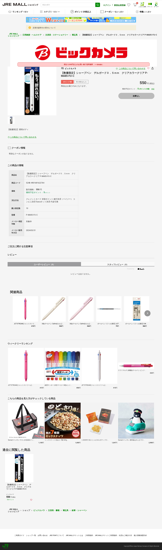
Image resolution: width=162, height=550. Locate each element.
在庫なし (136, 96)
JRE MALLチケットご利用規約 (106, 535)
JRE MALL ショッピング (13, 35)
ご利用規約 (89, 535)
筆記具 (75, 35)
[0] (135, 5)
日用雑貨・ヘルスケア (32, 35)
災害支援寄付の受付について (44, 28)
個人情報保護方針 (140, 535)
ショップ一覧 (31, 535)
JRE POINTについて (56, 535)
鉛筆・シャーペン (79, 510)
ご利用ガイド (19, 535)
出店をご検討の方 (125, 535)
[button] (147, 313)
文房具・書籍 (53, 510)
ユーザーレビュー (44, 264)
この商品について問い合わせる (132, 68)
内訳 (152, 89)
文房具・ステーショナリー (57, 35)
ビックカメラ (39, 510)
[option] (32, 91)
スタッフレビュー (117, 264)
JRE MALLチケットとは (74, 535)
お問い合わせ (43, 535)
